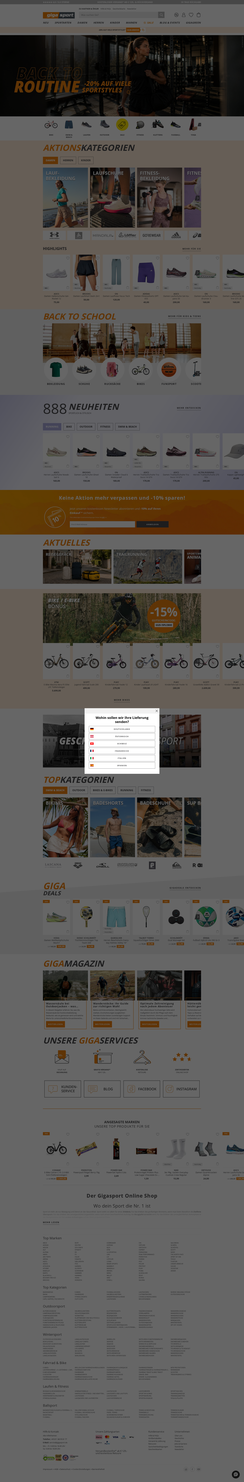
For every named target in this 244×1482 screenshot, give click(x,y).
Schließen (156, 711)
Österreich (122, 736)
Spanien (122, 765)
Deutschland (122, 729)
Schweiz (122, 743)
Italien (122, 758)
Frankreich (122, 751)
